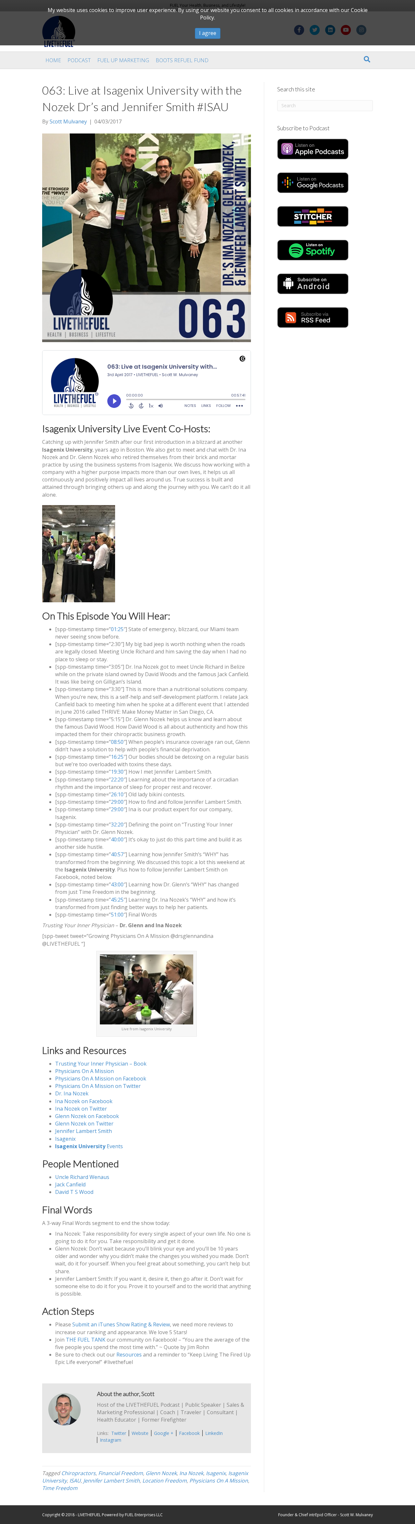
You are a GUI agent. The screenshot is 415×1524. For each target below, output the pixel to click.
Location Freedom (164, 1480)
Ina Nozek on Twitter (81, 1108)
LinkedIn (214, 1433)
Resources (129, 1354)
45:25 (117, 899)
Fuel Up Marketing (123, 60)
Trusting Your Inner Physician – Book (101, 1063)
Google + (163, 1433)
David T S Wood (74, 1191)
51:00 (117, 914)
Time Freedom (59, 1488)
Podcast (79, 60)
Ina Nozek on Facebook (84, 1101)
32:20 (117, 824)
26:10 (117, 794)
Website (140, 1433)
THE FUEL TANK (85, 1339)
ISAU (75, 1480)
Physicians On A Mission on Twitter (98, 1086)
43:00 (117, 884)
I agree (207, 33)
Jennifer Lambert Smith (83, 1131)
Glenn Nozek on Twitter (84, 1123)
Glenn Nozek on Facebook (87, 1116)
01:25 (117, 629)
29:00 (117, 801)
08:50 (117, 741)
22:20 (117, 779)
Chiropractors (78, 1473)
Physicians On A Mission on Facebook (100, 1078)
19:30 (117, 771)
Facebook (189, 1433)
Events (89, 1146)
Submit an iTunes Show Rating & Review (121, 1324)
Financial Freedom (120, 1473)
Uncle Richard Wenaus (82, 1177)
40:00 (117, 839)
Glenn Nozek (161, 1473)
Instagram (110, 1440)
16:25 (117, 756)
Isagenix (65, 1138)
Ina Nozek (191, 1473)
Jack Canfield (70, 1184)
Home (53, 60)
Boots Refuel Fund (182, 60)
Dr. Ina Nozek (72, 1093)
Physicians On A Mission (84, 1071)
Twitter (118, 1433)
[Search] (367, 59)
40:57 (117, 854)
